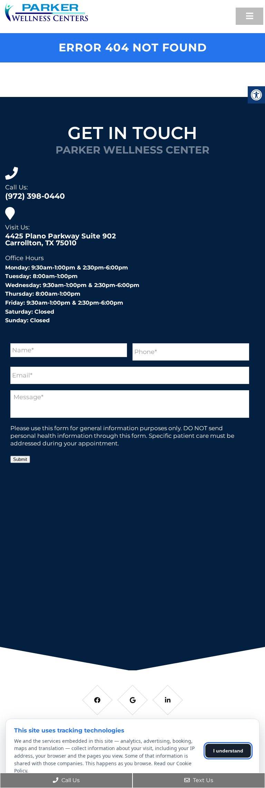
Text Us (202, 780)
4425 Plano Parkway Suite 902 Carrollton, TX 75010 (60, 239)
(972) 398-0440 (35, 196)
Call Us (70, 780)
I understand (228, 750)
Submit (20, 459)
